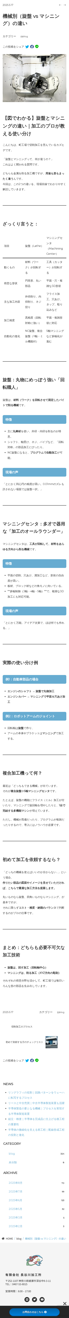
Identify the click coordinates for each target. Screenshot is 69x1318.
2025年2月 (36, 1226)
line (37, 47)
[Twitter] (34, 1299)
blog (25, 36)
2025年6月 (36, 1200)
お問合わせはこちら (33, 1311)
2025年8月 (36, 1182)
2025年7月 (36, 1191)
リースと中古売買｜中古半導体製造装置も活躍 (36, 1103)
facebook (32, 47)
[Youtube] (42, 1299)
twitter (27, 47)
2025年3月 (36, 1217)
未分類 (36, 1162)
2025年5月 (36, 1209)
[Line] (26, 1299)
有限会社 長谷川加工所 (23, 1274)
